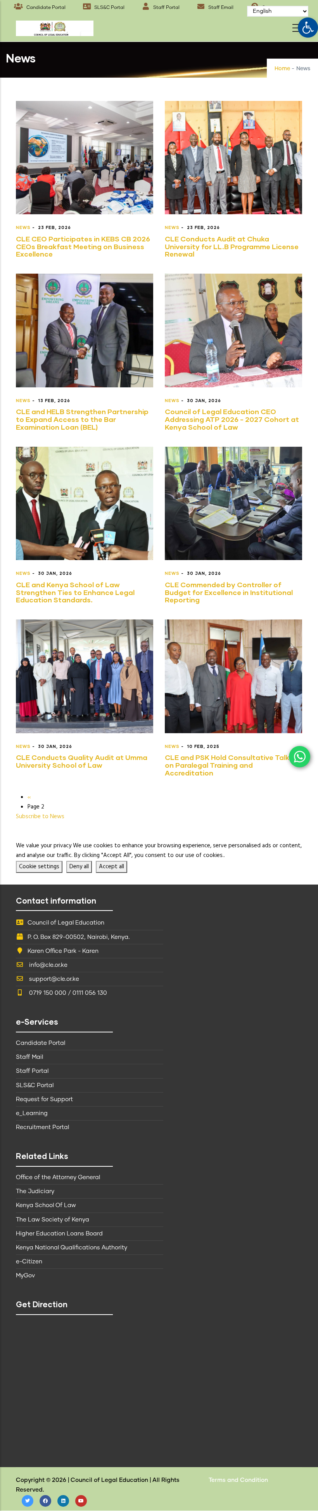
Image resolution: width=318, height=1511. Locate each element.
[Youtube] (81, 1501)
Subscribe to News (40, 816)
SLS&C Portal (108, 7)
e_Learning (32, 1113)
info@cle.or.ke (47, 965)
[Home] (54, 26)
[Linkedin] (63, 1501)
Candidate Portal (45, 7)
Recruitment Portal (42, 1127)
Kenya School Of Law (46, 1205)
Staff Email (220, 7)
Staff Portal (166, 7)
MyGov (25, 1276)
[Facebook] (45, 1501)
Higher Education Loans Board (59, 1234)
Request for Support (44, 1099)
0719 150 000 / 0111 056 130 (67, 993)
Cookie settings (39, 866)
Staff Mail (29, 1057)
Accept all (111, 866)
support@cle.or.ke (53, 979)
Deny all (79, 866)
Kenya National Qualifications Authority (71, 1248)
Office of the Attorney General (58, 1177)
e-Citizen (29, 1262)
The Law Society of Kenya (52, 1220)
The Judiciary (35, 1191)
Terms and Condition (238, 1480)
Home (282, 68)
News (23, 227)
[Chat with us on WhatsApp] (299, 756)
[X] (27, 1501)
